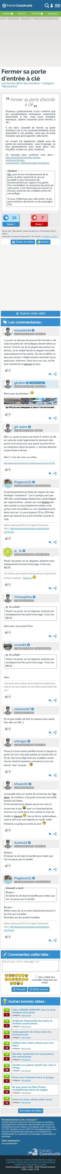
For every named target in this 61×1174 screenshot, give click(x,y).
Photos (35, 14)
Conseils (53, 14)
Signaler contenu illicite (26, 1160)
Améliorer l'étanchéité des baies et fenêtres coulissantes (32, 1022)
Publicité (19, 1164)
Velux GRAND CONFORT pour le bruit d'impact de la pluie (33, 1011)
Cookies (43, 1164)
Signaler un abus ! (50, 236)
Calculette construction (16, 1162)
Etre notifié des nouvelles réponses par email (44, 980)
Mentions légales (46, 1160)
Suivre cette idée (32, 313)
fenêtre (45, 502)
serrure (28, 364)
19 (6, 1043)
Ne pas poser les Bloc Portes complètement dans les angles (30, 1088)
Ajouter (45, 241)
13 (6, 1103)
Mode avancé (40, 989)
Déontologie (48, 1162)
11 (6, 1032)
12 (6, 1047)
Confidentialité (30, 1164)
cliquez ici (27, 578)
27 (6, 1076)
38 (6, 1098)
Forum (6, 14)
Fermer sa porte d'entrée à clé (23, 75)
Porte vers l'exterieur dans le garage (33, 1077)
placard (18, 816)
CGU (31, 1162)
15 (6, 1010)
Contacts (10, 1160)
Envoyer (21, 989)
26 (6, 1069)
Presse (38, 1162)
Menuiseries (26, 1015)
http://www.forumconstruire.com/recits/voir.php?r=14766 (29, 463)
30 (6, 1065)
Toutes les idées (24, 241)
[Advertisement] (30, 278)
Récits (22, 14)
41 (6, 1087)
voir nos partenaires (9, 1143)
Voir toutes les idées (30, 1110)
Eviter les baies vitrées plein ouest (32, 1099)
